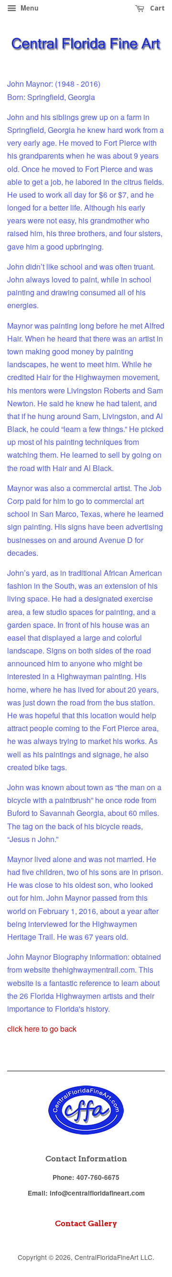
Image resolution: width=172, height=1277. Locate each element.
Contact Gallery (86, 1223)
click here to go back (41, 1028)
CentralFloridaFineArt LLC (113, 1257)
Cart (156, 7)
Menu (29, 7)
